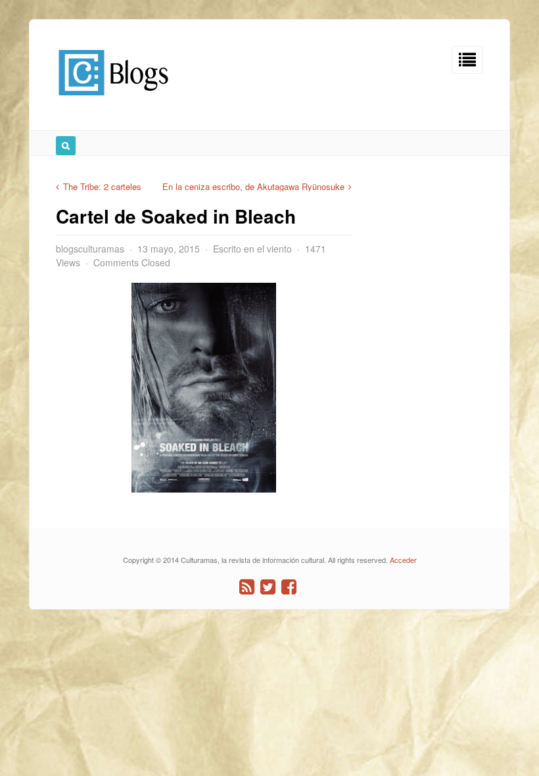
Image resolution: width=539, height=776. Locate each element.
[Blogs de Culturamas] (113, 100)
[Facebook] (288, 587)
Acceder (403, 559)
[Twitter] (267, 587)
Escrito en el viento (252, 248)
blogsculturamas (90, 248)
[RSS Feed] (246, 587)
